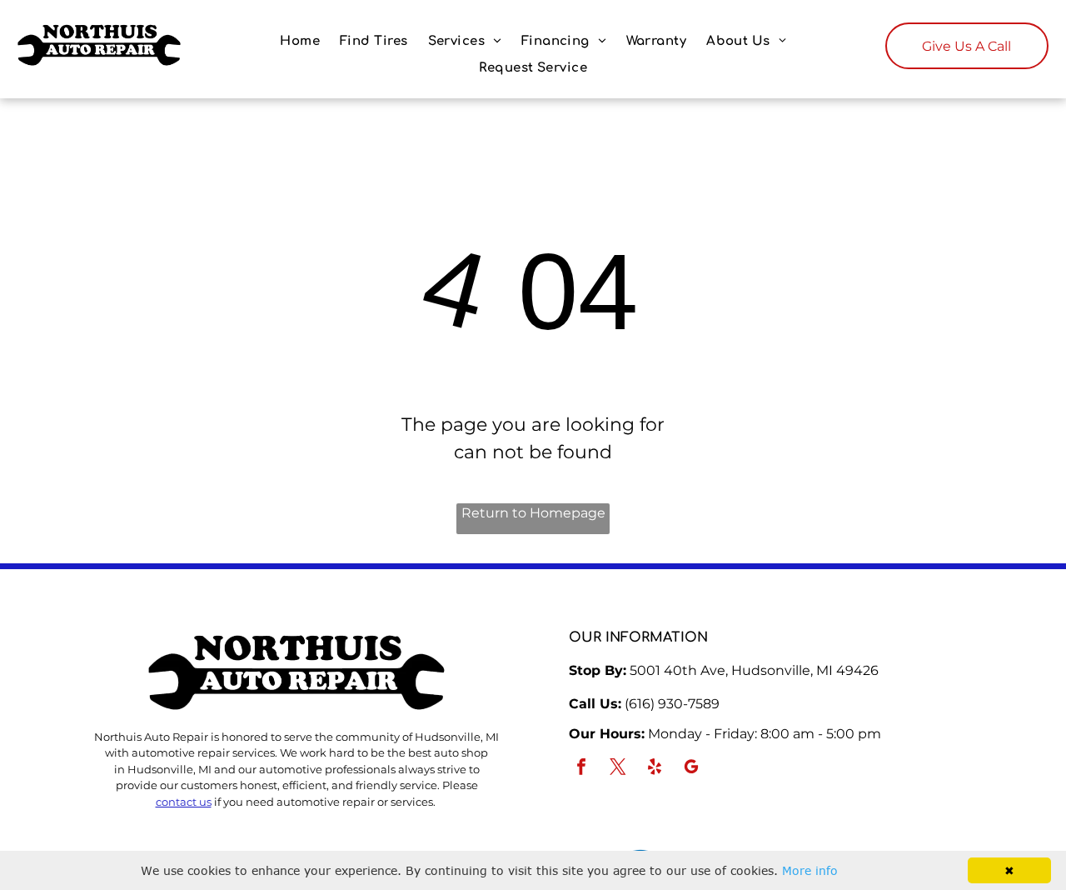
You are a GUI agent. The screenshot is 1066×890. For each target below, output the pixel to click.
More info (810, 870)
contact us (184, 801)
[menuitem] (300, 42)
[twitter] (617, 768)
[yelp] (654, 768)
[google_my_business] (691, 768)
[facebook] (581, 768)
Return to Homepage (533, 513)
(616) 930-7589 (672, 704)
